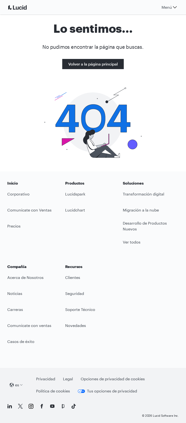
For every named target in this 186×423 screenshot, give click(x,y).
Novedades (75, 325)
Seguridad (74, 293)
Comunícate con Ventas (29, 210)
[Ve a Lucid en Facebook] (41, 406)
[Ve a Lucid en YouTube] (52, 406)
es (17, 384)
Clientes (72, 277)
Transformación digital (143, 194)
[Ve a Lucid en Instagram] (31, 406)
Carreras (15, 309)
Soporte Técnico (80, 309)
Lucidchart (75, 210)
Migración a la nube (141, 210)
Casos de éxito (20, 341)
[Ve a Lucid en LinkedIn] (9, 406)
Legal (68, 378)
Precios (14, 226)
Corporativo (18, 194)
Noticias (14, 293)
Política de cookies (53, 391)
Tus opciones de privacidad (112, 391)
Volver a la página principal (93, 64)
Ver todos (131, 242)
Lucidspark (75, 194)
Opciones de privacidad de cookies (113, 378)
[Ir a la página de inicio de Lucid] (23, 7)
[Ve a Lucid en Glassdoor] (63, 406)
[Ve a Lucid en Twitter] (20, 406)
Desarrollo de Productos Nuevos (145, 226)
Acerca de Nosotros (25, 277)
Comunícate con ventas (29, 325)
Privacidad (45, 378)
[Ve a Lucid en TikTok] (73, 406)
